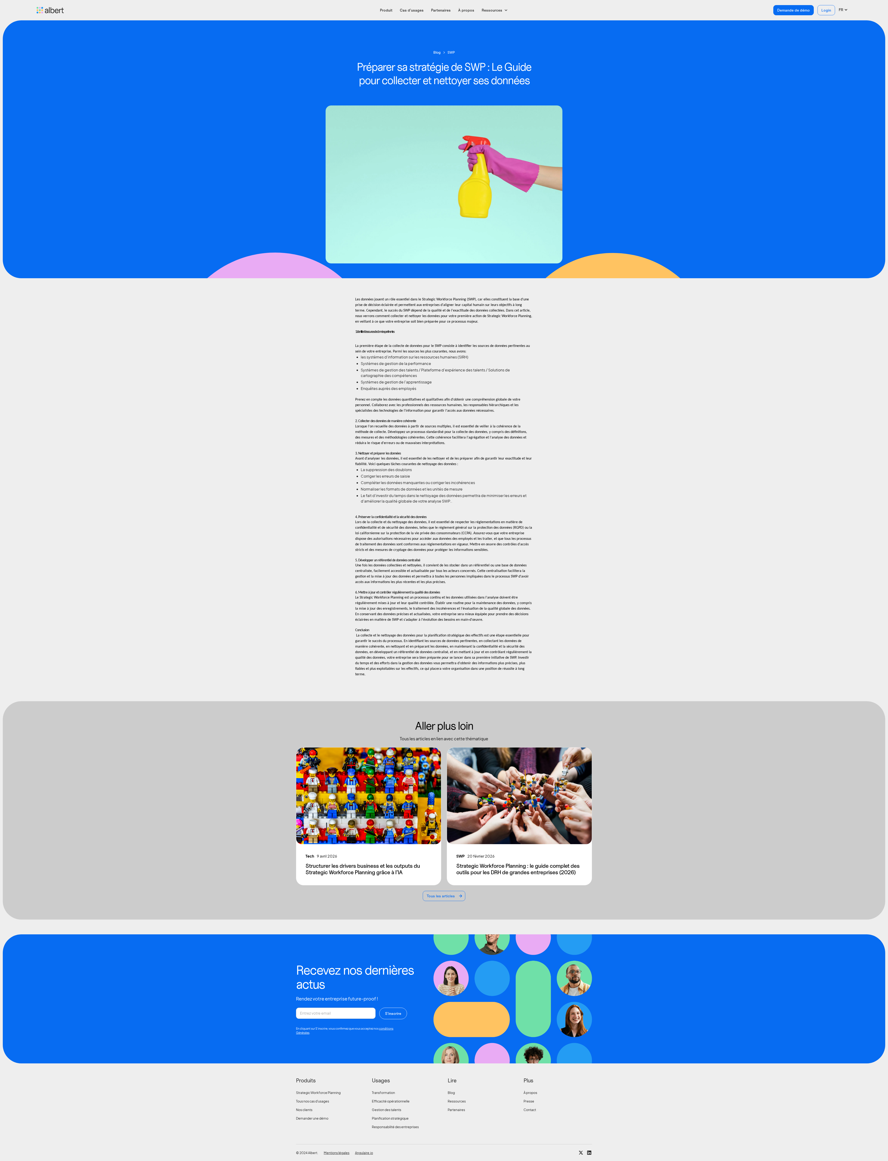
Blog (451, 1092)
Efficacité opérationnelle (391, 1101)
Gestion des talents (386, 1110)
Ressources (457, 1101)
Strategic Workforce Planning (318, 1092)
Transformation (383, 1092)
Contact (530, 1110)
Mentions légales (336, 1153)
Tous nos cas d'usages (312, 1101)
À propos (466, 10)
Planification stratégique (390, 1118)
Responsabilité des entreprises (395, 1127)
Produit (386, 10)
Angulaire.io (364, 1153)
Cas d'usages (412, 10)
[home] (122, 10)
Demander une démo (312, 1118)
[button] (495, 10)
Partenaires (441, 10)
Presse (529, 1101)
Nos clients (304, 1110)
